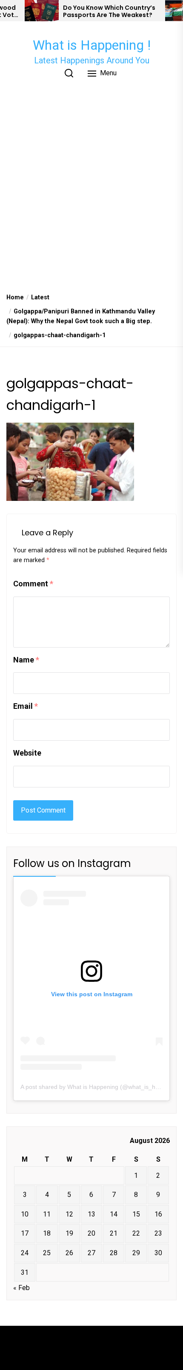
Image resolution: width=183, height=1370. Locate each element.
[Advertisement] (91, 190)
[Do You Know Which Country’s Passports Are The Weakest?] (42, 10)
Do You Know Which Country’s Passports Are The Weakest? (109, 11)
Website (27, 752)
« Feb (21, 1288)
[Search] (69, 73)
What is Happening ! (92, 45)
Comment (33, 583)
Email (25, 706)
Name (26, 659)
